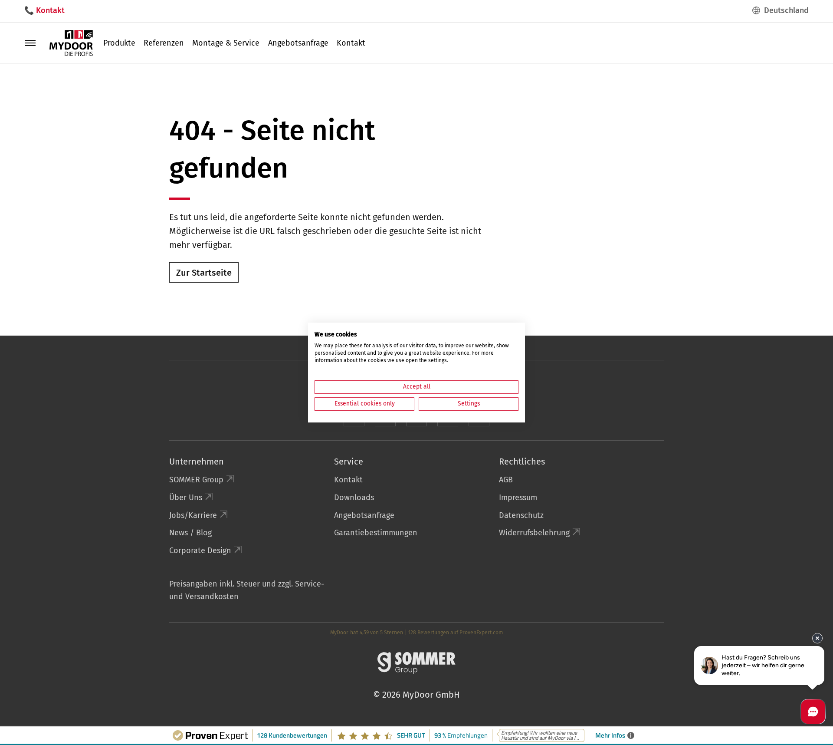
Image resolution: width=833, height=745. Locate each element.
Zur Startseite (204, 272)
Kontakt (351, 43)
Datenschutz (521, 515)
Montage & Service (225, 43)
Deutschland (786, 10)
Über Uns (185, 497)
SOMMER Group (196, 480)
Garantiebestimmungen (375, 532)
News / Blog (190, 532)
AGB (506, 480)
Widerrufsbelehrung (534, 532)
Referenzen (164, 43)
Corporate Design (200, 550)
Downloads (354, 497)
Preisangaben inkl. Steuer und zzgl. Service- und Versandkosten (246, 590)
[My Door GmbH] (71, 42)
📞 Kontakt (44, 10)
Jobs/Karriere (193, 515)
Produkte (119, 43)
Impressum (518, 497)
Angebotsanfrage (298, 43)
